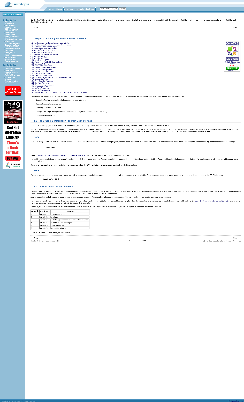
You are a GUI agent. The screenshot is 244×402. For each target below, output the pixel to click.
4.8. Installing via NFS (38, 56)
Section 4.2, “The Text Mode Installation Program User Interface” (61, 155)
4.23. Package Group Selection (42, 85)
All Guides (8, 22)
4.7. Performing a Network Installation (44, 54)
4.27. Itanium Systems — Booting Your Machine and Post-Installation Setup (58, 92)
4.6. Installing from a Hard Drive (42, 52)
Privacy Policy (10, 83)
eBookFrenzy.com (232, 70)
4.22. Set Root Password (39, 83)
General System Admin (13, 69)
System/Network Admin (13, 40)
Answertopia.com (11, 61)
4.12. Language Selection (39, 64)
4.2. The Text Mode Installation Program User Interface (50, 45)
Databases (9, 50)
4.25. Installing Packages (39, 89)
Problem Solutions (11, 81)
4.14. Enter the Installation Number (43, 68)
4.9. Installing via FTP (38, 58)
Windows (8, 79)
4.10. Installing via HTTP (39, 60)
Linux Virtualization (12, 36)
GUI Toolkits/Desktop (12, 49)
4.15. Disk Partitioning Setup (41, 70)
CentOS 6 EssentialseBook (232, 63)
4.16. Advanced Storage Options (42, 72)
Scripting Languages (12, 43)
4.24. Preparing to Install (39, 87)
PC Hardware (10, 77)
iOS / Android (9, 25)
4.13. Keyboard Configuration (41, 66)
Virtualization (9, 67)
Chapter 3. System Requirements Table (44, 239)
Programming (10, 41)
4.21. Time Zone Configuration (41, 81)
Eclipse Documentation (13, 56)
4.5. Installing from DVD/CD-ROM (42, 51)
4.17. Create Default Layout (40, 73)
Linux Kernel (9, 38)
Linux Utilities (10, 34)
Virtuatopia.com (11, 59)
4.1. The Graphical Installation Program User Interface (50, 43)
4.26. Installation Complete (40, 91)
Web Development (11, 47)
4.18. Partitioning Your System (41, 75)
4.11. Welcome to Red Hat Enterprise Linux (46, 62)
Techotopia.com (11, 57)
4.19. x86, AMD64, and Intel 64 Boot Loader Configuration (51, 77)
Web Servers (9, 74)
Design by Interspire (235, 401)
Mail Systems (10, 52)
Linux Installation (11, 31)
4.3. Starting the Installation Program (44, 47)
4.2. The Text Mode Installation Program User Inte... (221, 239)
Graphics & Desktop (12, 76)
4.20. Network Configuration (40, 79)
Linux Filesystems (11, 72)
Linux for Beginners (12, 27)
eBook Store (9, 24)
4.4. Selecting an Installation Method (43, 49)
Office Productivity (12, 29)
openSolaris (9, 54)
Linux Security (10, 33)
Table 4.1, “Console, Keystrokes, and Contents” (211, 201)
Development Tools (12, 45)
